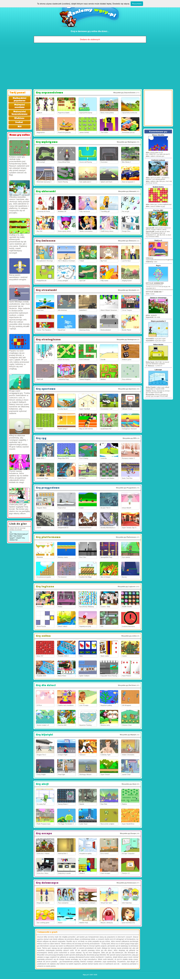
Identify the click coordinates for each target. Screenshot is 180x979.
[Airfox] (19, 266)
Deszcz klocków (158, 135)
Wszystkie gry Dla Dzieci (127, 685)
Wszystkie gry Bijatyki (128, 734)
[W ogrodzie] (19, 226)
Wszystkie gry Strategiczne (127, 339)
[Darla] (19, 462)
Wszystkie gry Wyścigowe (126, 142)
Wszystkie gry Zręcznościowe (124, 92)
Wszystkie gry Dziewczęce (126, 883)
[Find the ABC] (158, 226)
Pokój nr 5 (158, 240)
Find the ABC (158, 210)
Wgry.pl (85, 974)
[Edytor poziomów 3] (158, 337)
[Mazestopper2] (19, 148)
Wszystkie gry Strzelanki (127, 290)
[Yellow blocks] (158, 360)
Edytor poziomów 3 (158, 321)
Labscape (158, 369)
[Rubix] (19, 342)
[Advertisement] (90, 66)
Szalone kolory (158, 187)
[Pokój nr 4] (19, 426)
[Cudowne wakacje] (158, 175)
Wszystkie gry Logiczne (126, 586)
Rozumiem (137, 4)
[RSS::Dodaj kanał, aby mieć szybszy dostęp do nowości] (19, 128)
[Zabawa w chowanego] (158, 313)
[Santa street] (19, 292)
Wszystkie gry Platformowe (126, 537)
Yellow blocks (158, 344)
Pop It (158, 265)
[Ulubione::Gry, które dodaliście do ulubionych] (19, 119)
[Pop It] (158, 281)
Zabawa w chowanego (158, 298)
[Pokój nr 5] (158, 256)
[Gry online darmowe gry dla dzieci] (90, 29)
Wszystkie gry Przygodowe (126, 488)
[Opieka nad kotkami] (19, 495)
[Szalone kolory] (158, 202)
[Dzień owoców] (19, 188)
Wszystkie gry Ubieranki (127, 191)
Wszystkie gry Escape (128, 833)
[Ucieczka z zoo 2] (19, 382)
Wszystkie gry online (129, 636)
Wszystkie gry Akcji (129, 784)
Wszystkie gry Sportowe (127, 389)
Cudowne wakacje (158, 160)
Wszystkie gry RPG (130, 438)
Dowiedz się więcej (120, 4)
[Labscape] (158, 385)
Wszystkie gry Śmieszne (127, 241)
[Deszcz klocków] (158, 150)
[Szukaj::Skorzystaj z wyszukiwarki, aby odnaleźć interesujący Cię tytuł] (19, 124)
